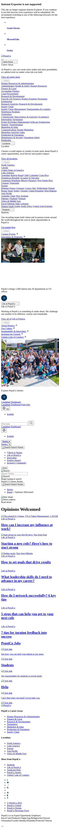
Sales (22, 132)
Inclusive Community (16, 463)
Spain (10, 191)
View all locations (9, 158)
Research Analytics (9, 104)
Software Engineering (40, 122)
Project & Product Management (15, 122)
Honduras (15, 180)
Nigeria (4, 206)
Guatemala (6, 180)
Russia (4, 191)
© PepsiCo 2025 (14, 803)
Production (6, 140)
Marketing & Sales (9, 127)
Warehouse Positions (10, 112)
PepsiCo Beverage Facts (18, 810)
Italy (34, 188)
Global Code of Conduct (12, 337)
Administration (8, 86)
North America (8, 165)
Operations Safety (32, 137)
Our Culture (7, 328)
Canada (4, 167)
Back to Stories (15, 452)
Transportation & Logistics (38, 109)
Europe (4, 185)
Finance (15, 91)
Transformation (16, 124)
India (17, 203)
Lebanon (24, 203)
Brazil (20, 175)
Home (9, 492)
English (10, 414)
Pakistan (5, 198)
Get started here (8, 227)
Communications (8, 130)
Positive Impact (14, 460)
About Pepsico (8, 325)
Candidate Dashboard (11, 402)
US (7, 409)
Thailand (13, 198)
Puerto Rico (47, 180)
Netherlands (42, 188)
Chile (26, 175)
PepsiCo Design (14, 808)
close (4, 468)
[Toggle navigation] (9, 444)
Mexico (24, 180)
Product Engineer (29, 99)
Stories (5, 441)
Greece (28, 188)
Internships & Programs (12, 237)
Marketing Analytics (10, 132)
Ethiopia (11, 203)
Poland (51, 188)
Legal (3, 94)
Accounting (6, 91)
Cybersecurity (7, 117)
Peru (39, 180)
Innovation (12, 458)
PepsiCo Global (14, 805)
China (12, 196)
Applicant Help (14, 770)
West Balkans (50, 191)
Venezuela (14, 183)
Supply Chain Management (13, 109)
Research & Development (12, 96)
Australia (5, 196)
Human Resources (38, 86)
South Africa (26, 206)
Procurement (12, 94)
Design (20, 130)
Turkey (16, 191)
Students (11, 765)
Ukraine (24, 191)
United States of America (12, 170)
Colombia (33, 175)
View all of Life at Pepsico (13, 319)
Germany (20, 188)
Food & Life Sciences (11, 99)
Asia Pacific (6, 193)
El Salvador (34, 178)
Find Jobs (25, 404)
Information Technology (12, 119)
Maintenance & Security (12, 137)
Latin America (7, 173)
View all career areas (10, 77)
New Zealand (22, 196)
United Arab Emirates (42, 206)
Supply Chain (7, 106)
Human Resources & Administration (17, 83)
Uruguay (5, 183)
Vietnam (21, 198)
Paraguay (32, 180)
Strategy (5, 124)
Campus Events (8, 234)
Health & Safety (22, 86)
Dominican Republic (10, 178)
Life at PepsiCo (14, 455)
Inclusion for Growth (11, 334)
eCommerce (43, 117)
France (12, 188)
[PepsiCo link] (6, 56)
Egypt (4, 203)
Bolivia (14, 175)
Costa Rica (44, 175)
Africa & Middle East (11, 201)
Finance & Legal (8, 88)
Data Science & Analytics (26, 117)
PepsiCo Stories (14, 772)
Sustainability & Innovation (13, 331)
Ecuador (24, 178)
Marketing (28, 130)
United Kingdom (36, 191)
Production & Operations (12, 135)
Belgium (5, 188)
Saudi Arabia (14, 206)
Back (6, 81)
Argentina (5, 175)
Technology (6, 114)
